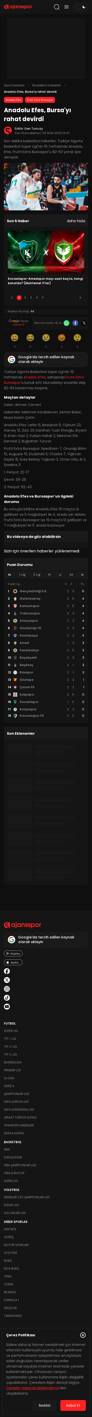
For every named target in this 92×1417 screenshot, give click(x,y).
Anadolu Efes (13, 100)
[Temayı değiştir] (80, 6)
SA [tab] (71, 574)
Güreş (8, 1237)
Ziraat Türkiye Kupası (20, 1117)
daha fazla (76, 220)
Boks (8, 1261)
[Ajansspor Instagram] (7, 989)
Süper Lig (11, 1031)
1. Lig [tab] (22, 574)
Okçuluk (10, 1308)
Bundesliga (13, 1062)
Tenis (8, 1276)
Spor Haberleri (14, 85)
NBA (7, 1149)
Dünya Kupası (14, 1133)
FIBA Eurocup (14, 1173)
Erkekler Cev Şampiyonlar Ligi (27, 1197)
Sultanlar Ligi (15, 1213)
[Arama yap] (57, 7)
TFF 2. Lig (10, 1046)
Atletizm (10, 1253)
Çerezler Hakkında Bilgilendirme (32, 1388)
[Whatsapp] (66, 323)
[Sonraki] (80, 298)
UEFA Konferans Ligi (19, 1109)
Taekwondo (13, 1316)
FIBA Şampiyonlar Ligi (20, 1165)
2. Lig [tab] (36, 574)
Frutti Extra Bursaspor (40, 100)
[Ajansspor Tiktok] (7, 998)
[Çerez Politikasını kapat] (83, 1335)
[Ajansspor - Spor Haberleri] (18, 7)
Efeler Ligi (11, 1205)
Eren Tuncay (34, 128)
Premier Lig (12, 1070)
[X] (84, 323)
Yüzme (8, 1284)
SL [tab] (9, 574)
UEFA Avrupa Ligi (16, 1102)
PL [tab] (49, 574)
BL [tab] (82, 574)
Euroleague (13, 1157)
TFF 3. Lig (10, 1054)
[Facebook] (75, 323)
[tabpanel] (46, 650)
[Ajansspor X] (7, 980)
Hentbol (10, 1229)
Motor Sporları (16, 1245)
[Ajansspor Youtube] (7, 1007)
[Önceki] (12, 298)
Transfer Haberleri (19, 1125)
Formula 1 (11, 1300)
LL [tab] (60, 574)
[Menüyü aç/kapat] (66, 7)
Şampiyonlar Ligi (16, 1094)
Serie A (9, 1086)
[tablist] (46, 574)
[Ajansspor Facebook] (7, 971)
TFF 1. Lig (10, 1039)
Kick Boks (11, 1268)
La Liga (9, 1078)
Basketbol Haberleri (46, 85)
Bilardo (10, 1292)
